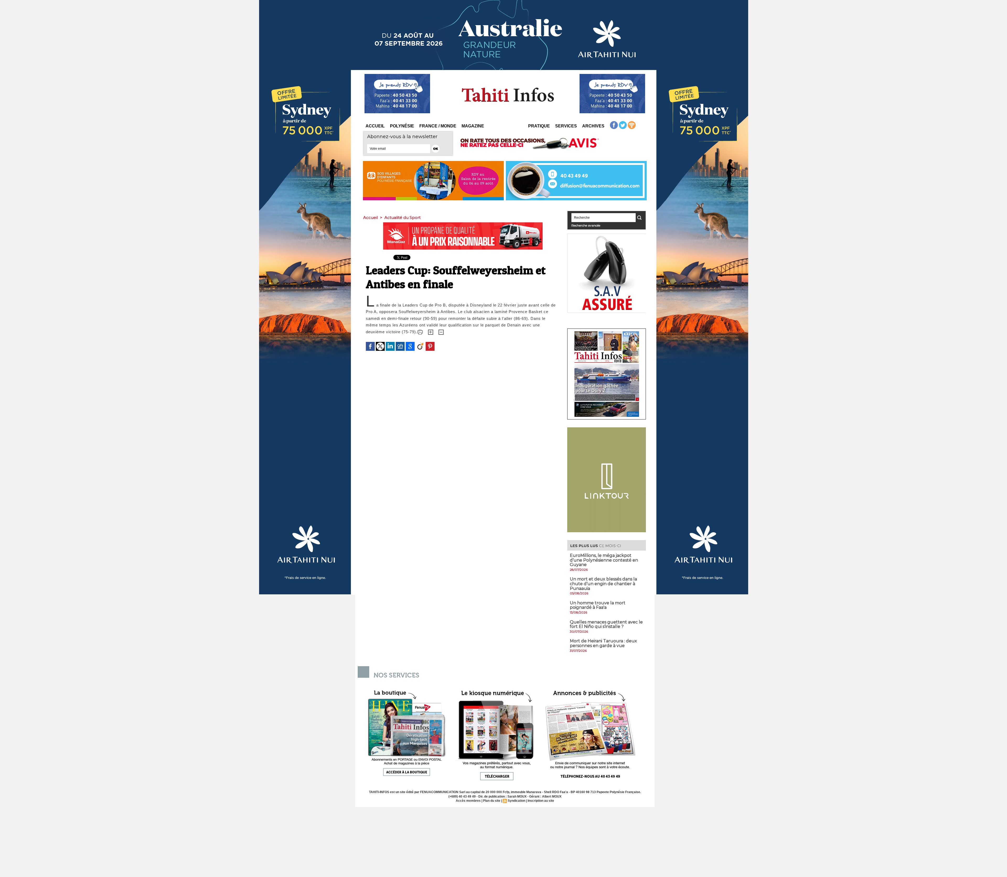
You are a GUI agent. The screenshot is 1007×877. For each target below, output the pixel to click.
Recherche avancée (585, 225)
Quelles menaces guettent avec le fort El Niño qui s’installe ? (606, 624)
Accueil (375, 126)
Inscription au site (541, 801)
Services (566, 126)
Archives (593, 126)
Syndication (516, 801)
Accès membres (468, 801)
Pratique (539, 126)
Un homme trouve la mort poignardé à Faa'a (597, 605)
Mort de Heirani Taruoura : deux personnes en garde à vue (603, 643)
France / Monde (437, 126)
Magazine (473, 126)
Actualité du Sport (402, 217)
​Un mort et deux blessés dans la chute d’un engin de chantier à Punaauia (603, 584)
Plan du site (491, 801)
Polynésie (402, 126)
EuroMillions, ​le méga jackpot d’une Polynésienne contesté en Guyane (604, 560)
